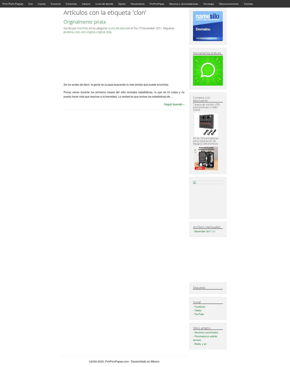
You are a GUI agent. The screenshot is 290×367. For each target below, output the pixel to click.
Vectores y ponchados (206, 332)
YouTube (199, 314)
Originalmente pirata (85, 22)
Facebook (200, 306)
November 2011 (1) (205, 231)
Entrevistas (71, 3)
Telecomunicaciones (229, 3)
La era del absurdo (104, 3)
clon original (88, 32)
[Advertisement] (124, 58)
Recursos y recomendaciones (183, 3)
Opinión (122, 3)
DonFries (82, 28)
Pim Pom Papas (13, 4)
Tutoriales (248, 3)
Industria (86, 3)
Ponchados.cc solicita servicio (205, 338)
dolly (108, 32)
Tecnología (208, 3)
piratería (69, 32)
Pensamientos (138, 3)
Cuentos (42, 3)
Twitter (198, 310)
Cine (30, 3)
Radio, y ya (200, 343)
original (100, 32)
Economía (56, 3)
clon (77, 32)
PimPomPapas (157, 3)
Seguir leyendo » (174, 104)
